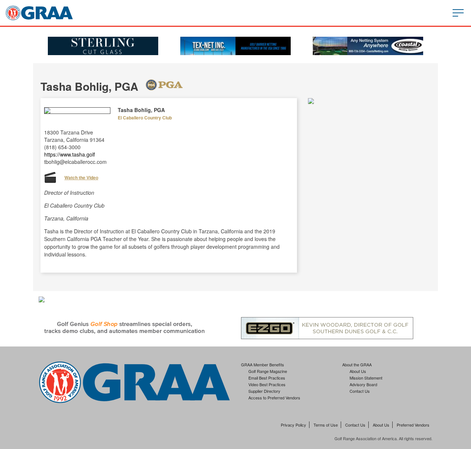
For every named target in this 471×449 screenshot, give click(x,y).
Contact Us (360, 391)
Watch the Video (81, 177)
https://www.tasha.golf (69, 154)
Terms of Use (326, 425)
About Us (358, 371)
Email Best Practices (266, 378)
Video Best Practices (267, 384)
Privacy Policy (293, 425)
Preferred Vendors (413, 425)
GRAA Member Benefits (262, 364)
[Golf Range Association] (39, 13)
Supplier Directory (264, 391)
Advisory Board (363, 384)
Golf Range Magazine (267, 371)
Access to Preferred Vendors (274, 397)
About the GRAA (357, 364)
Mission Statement (366, 378)
